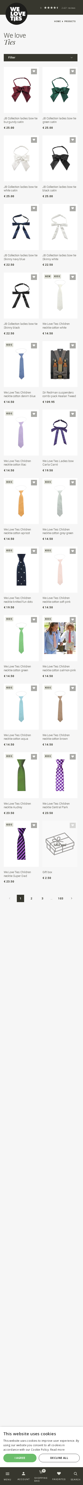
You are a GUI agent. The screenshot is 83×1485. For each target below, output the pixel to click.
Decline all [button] (59, 1458)
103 (60, 898)
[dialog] (41, 1448)
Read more (57, 1450)
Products (70, 21)
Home (57, 21)
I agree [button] (20, 1458)
